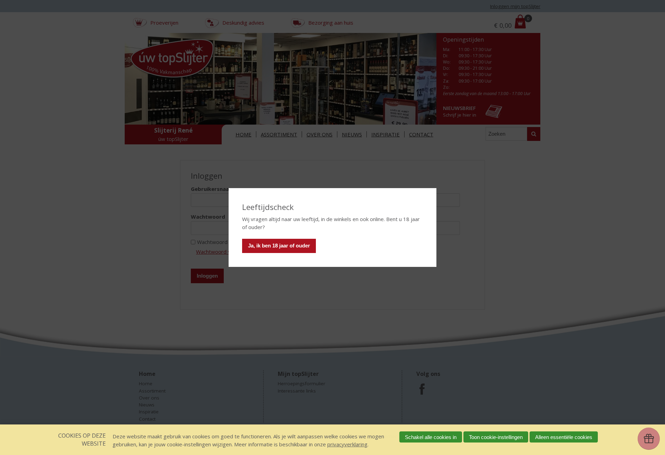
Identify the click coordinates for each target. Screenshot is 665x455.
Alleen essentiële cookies (563, 437)
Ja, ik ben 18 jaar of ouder (279, 245)
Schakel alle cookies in (430, 437)
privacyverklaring (347, 444)
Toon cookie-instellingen (496, 437)
